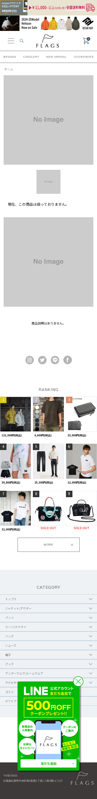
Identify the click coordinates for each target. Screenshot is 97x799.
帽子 (8, 655)
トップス (11, 599)
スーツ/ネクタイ (15, 627)
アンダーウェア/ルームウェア (24, 673)
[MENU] (11, 41)
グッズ (9, 664)
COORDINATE (84, 57)
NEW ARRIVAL (56, 57)
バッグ (9, 636)
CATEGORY (31, 57)
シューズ (10, 645)
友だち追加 (48, 763)
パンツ (9, 617)
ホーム (8, 69)
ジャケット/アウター (18, 608)
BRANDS (9, 57)
